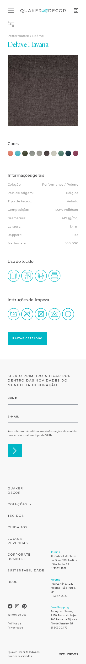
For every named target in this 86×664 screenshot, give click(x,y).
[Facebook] (10, 606)
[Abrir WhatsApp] (75, 653)
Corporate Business (19, 557)
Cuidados (17, 527)
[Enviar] (15, 450)
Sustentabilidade (26, 570)
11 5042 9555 (59, 596)
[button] (27, 338)
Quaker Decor (15, 490)
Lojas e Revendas (18, 541)
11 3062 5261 (58, 568)
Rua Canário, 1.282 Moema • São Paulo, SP (63, 587)
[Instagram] (17, 606)
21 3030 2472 (59, 627)
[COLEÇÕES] (76, 10)
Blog (13, 582)
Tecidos (16, 515)
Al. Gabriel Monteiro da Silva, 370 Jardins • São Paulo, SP (64, 560)
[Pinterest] (24, 606)
